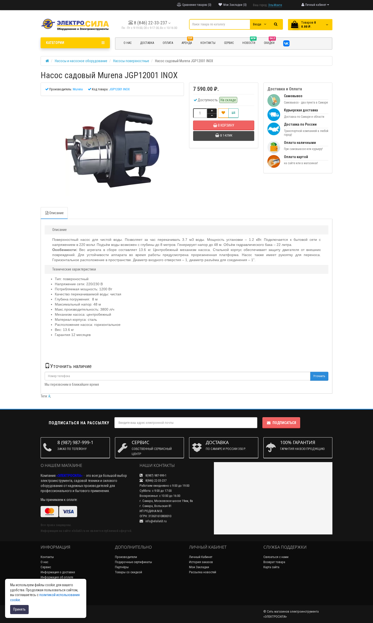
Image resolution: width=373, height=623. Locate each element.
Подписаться (284, 423)
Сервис (46, 567)
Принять (19, 609)
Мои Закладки (199, 567)
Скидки (269, 42)
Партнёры (122, 567)
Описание (56, 213)
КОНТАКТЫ (207, 43)
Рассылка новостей (202, 572)
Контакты (47, 557)
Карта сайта (271, 567)
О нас (44, 562)
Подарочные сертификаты (133, 562)
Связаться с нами (276, 557)
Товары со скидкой (128, 572)
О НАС (127, 43)
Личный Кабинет (200, 557)
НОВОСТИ (249, 42)
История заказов (201, 562)
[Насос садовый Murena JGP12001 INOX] (112, 149)
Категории (55, 43)
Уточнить (319, 376)
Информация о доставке (58, 572)
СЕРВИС (229, 43)
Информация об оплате (57, 577)
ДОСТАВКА (147, 43)
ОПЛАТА (168, 43)
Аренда (187, 42)
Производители (126, 557)
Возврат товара (274, 562)
